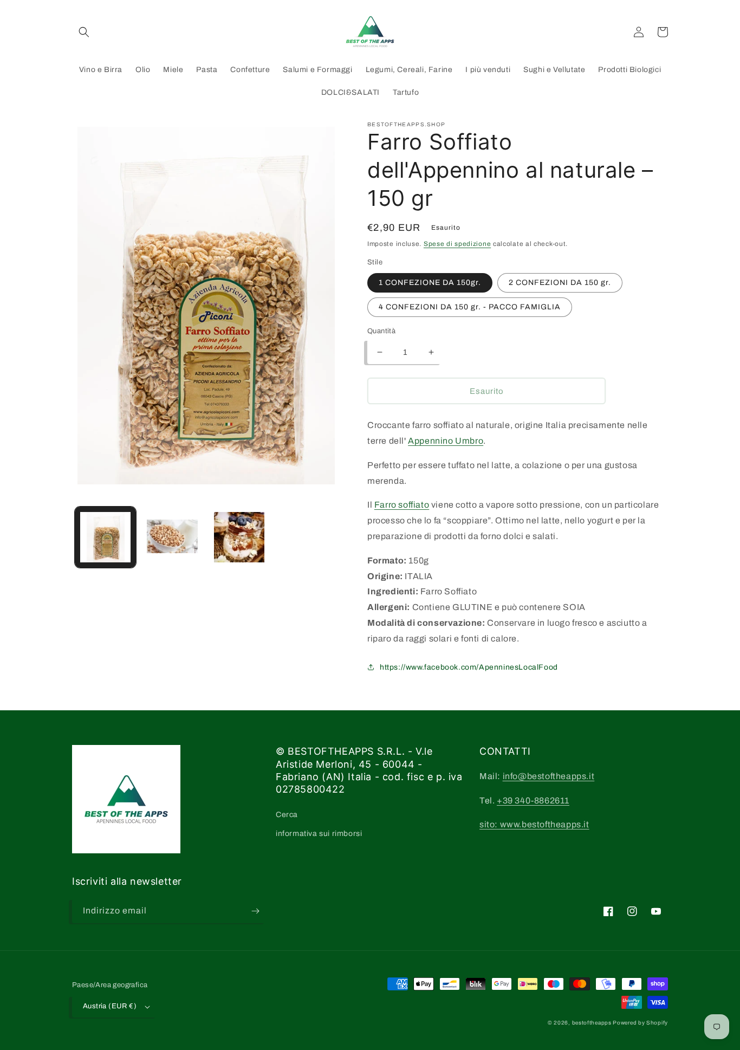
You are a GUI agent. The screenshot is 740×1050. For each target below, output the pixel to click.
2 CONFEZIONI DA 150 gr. (560, 282)
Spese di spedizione (457, 244)
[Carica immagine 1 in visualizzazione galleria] (105, 537)
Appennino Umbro (445, 440)
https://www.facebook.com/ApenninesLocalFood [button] (469, 667)
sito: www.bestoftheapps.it (534, 824)
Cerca (287, 815)
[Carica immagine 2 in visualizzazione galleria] (172, 537)
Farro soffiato (401, 504)
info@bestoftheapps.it (549, 776)
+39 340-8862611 (533, 800)
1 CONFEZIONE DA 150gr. (430, 282)
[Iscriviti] (255, 911)
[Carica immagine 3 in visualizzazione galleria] (239, 537)
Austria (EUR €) (110, 1006)
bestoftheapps (592, 1023)
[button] (84, 32)
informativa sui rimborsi (319, 833)
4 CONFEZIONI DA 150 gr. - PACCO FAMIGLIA (470, 307)
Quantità (381, 331)
